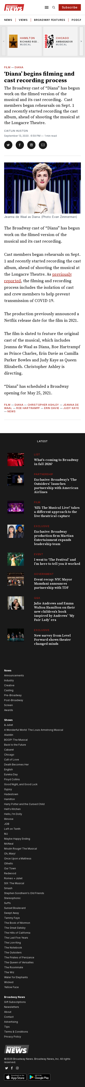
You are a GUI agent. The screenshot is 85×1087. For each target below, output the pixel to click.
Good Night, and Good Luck (21, 784)
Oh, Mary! (9, 853)
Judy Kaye (71, 408)
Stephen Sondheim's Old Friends (24, 893)
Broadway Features (49, 19)
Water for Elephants (16, 977)
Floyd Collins (12, 779)
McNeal (8, 843)
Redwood (10, 873)
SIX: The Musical (14, 883)
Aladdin (8, 734)
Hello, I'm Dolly (13, 814)
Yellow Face (11, 987)
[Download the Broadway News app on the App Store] (15, 1077)
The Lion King (12, 942)
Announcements (14, 675)
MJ (6, 833)
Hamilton (9, 799)
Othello (8, 863)
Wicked (8, 982)
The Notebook (13, 947)
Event (38, 554)
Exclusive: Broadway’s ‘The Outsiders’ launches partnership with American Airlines (56, 486)
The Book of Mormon (17, 922)
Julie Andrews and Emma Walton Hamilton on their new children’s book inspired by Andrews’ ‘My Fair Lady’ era (54, 611)
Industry (9, 680)
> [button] (81, 41)
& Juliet (8, 724)
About (7, 1011)
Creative (9, 685)
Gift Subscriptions (15, 1002)
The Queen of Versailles (19, 962)
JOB (6, 823)
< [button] (4, 41)
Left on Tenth (12, 828)
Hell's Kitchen (12, 809)
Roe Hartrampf (28, 408)
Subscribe (70, 7)
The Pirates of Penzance (19, 957)
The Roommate (13, 967)
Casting (8, 690)
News (8, 19)
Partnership (43, 474)
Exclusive (41, 526)
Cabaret (9, 749)
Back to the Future (15, 744)
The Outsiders (13, 952)
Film (7, 67)
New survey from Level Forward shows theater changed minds (52, 639)
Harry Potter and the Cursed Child (24, 804)
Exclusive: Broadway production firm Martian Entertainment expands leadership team (53, 538)
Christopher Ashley (43, 404)
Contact (9, 1016)
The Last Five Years (16, 937)
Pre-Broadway (13, 695)
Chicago (9, 754)
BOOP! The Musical (16, 739)
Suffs (7, 903)
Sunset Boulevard (15, 908)
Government (44, 574)
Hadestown (11, 794)
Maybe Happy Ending (17, 838)
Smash (8, 888)
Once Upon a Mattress (17, 858)
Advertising (11, 1021)
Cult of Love (11, 759)
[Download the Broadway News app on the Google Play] (39, 1077)
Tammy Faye (12, 917)
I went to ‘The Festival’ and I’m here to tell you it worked (57, 562)
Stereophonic (12, 898)
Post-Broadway (13, 700)
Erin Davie (51, 408)
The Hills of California (17, 932)
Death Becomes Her (16, 764)
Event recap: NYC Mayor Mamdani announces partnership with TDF (53, 583)
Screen (8, 705)
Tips (7, 1026)
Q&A (37, 597)
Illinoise (8, 818)
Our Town (10, 868)
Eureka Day (11, 774)
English (8, 769)
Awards (8, 710)
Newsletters (11, 1006)
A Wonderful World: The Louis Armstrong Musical (33, 729)
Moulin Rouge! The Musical (20, 848)
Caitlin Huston (16, 130)
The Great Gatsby (15, 927)
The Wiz (9, 972)
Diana (19, 67)
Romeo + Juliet (13, 878)
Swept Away (11, 912)
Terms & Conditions (16, 1031)
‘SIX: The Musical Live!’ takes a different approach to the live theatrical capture (57, 512)
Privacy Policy (12, 1036)
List (37, 454)
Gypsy (8, 789)
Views (23, 19)
